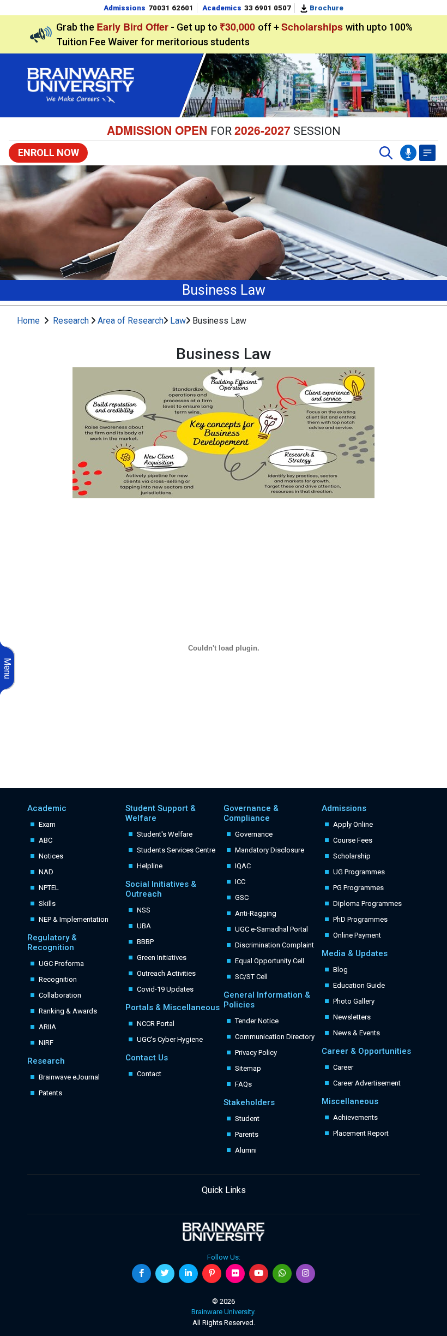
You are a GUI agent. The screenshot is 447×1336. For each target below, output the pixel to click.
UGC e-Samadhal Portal (271, 929)
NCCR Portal (155, 1023)
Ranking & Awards (68, 1011)
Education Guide (359, 985)
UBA (144, 926)
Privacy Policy (256, 1052)
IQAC (243, 866)
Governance (254, 834)
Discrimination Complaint (274, 945)
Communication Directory (275, 1037)
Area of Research (131, 320)
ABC (45, 840)
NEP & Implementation (73, 919)
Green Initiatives (161, 957)
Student (247, 1118)
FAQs (243, 1084)
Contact (149, 1074)
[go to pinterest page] (211, 1273)
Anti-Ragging (255, 913)
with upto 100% (347, 27)
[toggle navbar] (427, 153)
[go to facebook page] (141, 1273)
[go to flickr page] (235, 1273)
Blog (340, 969)
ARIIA (47, 1027)
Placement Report (361, 1133)
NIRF (46, 1043)
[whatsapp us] (282, 1273)
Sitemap (248, 1068)
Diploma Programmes (367, 903)
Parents (246, 1134)
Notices (51, 856)
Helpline (149, 866)
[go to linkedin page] (188, 1273)
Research (72, 320)
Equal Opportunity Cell (269, 961)
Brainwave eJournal (69, 1077)
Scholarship (352, 856)
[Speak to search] (408, 153)
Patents (50, 1093)
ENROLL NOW (48, 152)
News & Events (356, 1033)
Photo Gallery (353, 1001)
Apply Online (353, 824)
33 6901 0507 (267, 8)
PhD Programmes (360, 919)
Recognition (58, 979)
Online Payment (357, 935)
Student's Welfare (164, 834)
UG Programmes (359, 872)
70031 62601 (171, 8)
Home (28, 320)
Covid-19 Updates (165, 989)
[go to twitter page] (164, 1273)
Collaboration (60, 995)
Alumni (246, 1150)
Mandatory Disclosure (269, 850)
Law (178, 320)
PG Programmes (358, 888)
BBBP (145, 942)
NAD (46, 872)
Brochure (325, 8)
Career (343, 1067)
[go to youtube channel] (258, 1273)
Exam (47, 824)
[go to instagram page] (305, 1273)
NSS (143, 910)
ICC (240, 882)
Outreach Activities (166, 973)
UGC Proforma (61, 963)
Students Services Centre (176, 850)
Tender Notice (257, 1021)
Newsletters (352, 1017)
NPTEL (49, 888)
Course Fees (352, 840)
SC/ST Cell (251, 977)
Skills (47, 903)
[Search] (385, 152)
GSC (242, 897)
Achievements (355, 1117)
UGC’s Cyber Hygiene (170, 1039)
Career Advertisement (367, 1083)
